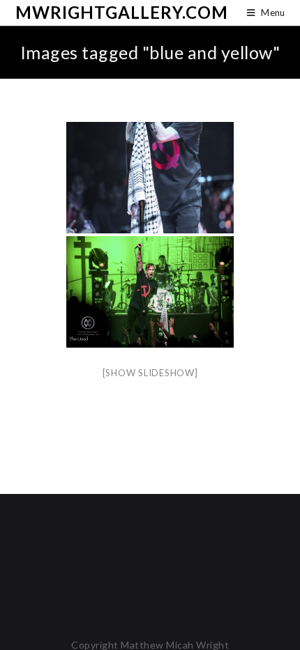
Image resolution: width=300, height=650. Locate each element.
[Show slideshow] (150, 372)
